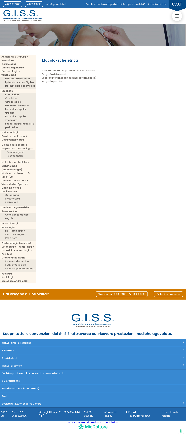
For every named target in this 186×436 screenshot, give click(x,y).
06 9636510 (138, 294)
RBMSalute (8, 350)
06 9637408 (119, 294)
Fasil (4, 396)
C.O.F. (177, 4)
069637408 (13, 4)
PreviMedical (9, 358)
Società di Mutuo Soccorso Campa (21, 403)
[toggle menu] (177, 16)
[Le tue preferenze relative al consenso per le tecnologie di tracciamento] (181, 431)
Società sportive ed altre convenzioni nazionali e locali (32, 373)
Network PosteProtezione (16, 343)
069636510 (35, 4)
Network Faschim (12, 365)
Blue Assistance (11, 381)
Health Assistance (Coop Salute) (20, 388)
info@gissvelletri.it (56, 4)
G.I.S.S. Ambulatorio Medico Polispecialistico (93, 422)
